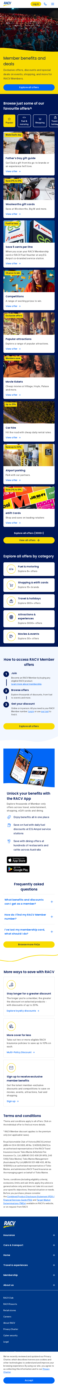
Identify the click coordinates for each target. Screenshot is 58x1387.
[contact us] (45, 4)
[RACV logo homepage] (7, 4)
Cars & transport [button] (13, 1245)
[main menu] (53, 4)
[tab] (9, 121)
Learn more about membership (26, 684)
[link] (12, 1224)
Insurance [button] (9, 1235)
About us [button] (8, 1285)
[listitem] (29, 153)
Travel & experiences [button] (15, 1265)
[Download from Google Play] (18, 869)
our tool (45, 712)
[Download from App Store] (17, 860)
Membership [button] (10, 1275)
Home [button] (6, 1255)
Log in (31, 712)
